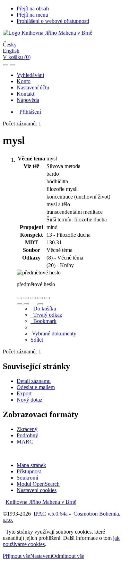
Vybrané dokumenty (53, 333)
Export (24, 393)
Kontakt (25, 94)
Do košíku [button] (43, 308)
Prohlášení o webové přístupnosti (53, 21)
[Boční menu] (5, 65)
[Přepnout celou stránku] (40, 298)
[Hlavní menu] (12, 65)
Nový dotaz (29, 400)
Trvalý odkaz (46, 315)
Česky (10, 44)
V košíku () (17, 57)
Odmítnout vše (68, 556)
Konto (24, 81)
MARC (25, 442)
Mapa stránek (31, 465)
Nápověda (28, 100)
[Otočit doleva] (19, 304)
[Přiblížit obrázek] (19, 298)
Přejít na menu (32, 15)
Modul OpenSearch (38, 484)
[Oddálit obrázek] (26, 298)
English (11, 51)
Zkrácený (27, 429)
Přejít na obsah (33, 8)
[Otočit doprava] (26, 304)
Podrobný (27, 435)
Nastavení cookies (37, 490)
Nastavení (41, 556)
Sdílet (37, 340)
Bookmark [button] (44, 321)
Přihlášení (29, 112)
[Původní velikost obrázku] (33, 298)
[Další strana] (40, 304)
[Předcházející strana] (33, 304)
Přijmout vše (16, 556)
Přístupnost (29, 471)
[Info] (47, 298)
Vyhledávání (30, 75)
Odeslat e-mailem (36, 387)
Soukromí (27, 478)
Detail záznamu (34, 381)
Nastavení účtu (33, 87)
